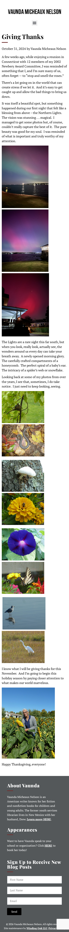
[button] (35, 23)
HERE (48, 845)
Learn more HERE (39, 819)
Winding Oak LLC (37, 928)
